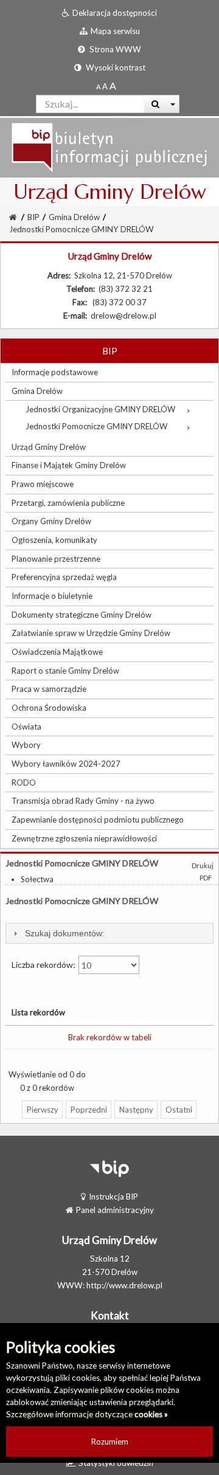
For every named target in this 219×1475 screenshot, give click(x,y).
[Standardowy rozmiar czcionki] (98, 86)
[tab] (109, 933)
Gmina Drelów (74, 217)
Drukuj (203, 865)
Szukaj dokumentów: (65, 933)
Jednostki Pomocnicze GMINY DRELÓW (81, 229)
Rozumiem (109, 1441)
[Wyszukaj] (155, 104)
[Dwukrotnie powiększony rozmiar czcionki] (112, 86)
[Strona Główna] (109, 146)
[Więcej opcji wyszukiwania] (173, 104)
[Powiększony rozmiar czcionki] (105, 86)
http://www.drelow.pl (124, 1285)
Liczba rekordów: (44, 964)
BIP (33, 217)
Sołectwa (37, 879)
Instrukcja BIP (113, 1196)
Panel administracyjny (115, 1210)
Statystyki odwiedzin (115, 1463)
